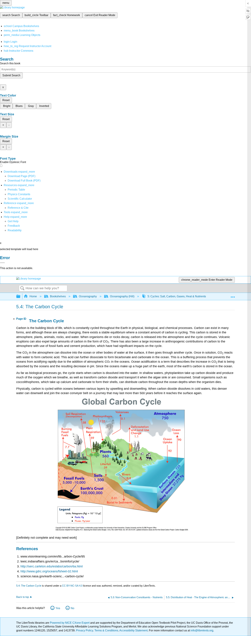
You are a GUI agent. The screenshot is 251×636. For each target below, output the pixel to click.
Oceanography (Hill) (122, 296)
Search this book (10, 63)
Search (22, 288)
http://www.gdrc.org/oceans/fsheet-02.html (49, 571)
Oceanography (87, 296)
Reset (6, 100)
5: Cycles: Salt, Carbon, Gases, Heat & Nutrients (177, 296)
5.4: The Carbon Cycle (28, 585)
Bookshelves (57, 296)
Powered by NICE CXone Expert (70, 622)
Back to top (22, 596)
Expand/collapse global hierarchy (20, 296)
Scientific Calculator (20, 198)
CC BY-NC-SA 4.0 (72, 585)
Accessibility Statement (133, 630)
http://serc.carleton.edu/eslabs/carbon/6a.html (51, 566)
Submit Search (11, 75)
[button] (14, 225)
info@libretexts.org (201, 630)
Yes (57, 608)
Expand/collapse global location (233, 295)
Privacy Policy (84, 630)
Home (33, 296)
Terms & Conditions (106, 630)
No (72, 608)
